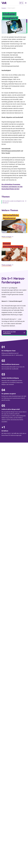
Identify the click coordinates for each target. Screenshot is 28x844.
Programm (4, 8)
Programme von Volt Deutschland (9, 332)
